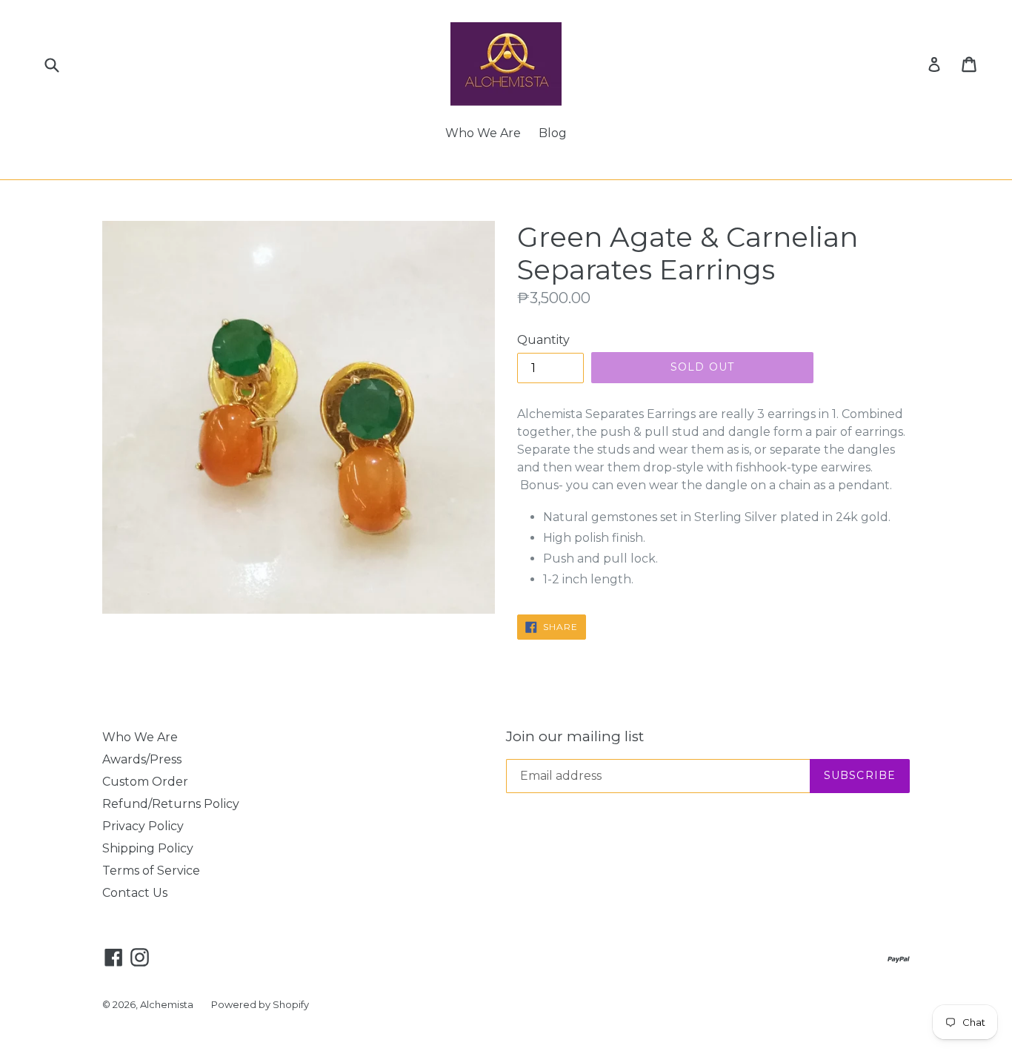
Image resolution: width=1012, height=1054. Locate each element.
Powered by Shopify (260, 1004)
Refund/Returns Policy (170, 804)
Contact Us (134, 893)
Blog (553, 133)
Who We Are (483, 133)
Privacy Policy (143, 826)
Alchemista (166, 1004)
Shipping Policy (147, 848)
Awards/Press (142, 759)
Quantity (543, 340)
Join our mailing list (575, 737)
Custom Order (145, 782)
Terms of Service (151, 871)
